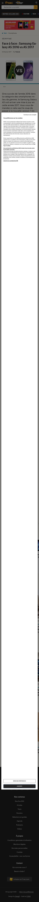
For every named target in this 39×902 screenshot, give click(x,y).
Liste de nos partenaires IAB (10, 160)
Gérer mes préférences (19, 781)
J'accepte (19, 786)
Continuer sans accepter (30, 114)
